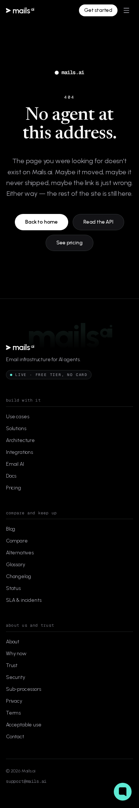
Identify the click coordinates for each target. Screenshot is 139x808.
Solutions (16, 428)
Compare (17, 541)
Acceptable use (24, 725)
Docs (11, 476)
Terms (13, 713)
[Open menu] (126, 10)
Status (13, 588)
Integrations (19, 452)
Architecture (20, 440)
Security (15, 677)
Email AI (15, 464)
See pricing (69, 243)
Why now (16, 653)
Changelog (18, 576)
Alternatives (20, 553)
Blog (10, 529)
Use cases (17, 416)
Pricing (13, 488)
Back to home (41, 222)
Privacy (14, 701)
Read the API (98, 222)
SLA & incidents (23, 600)
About (12, 642)
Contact (15, 736)
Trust (11, 665)
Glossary (15, 564)
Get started (98, 10)
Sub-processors (23, 689)
